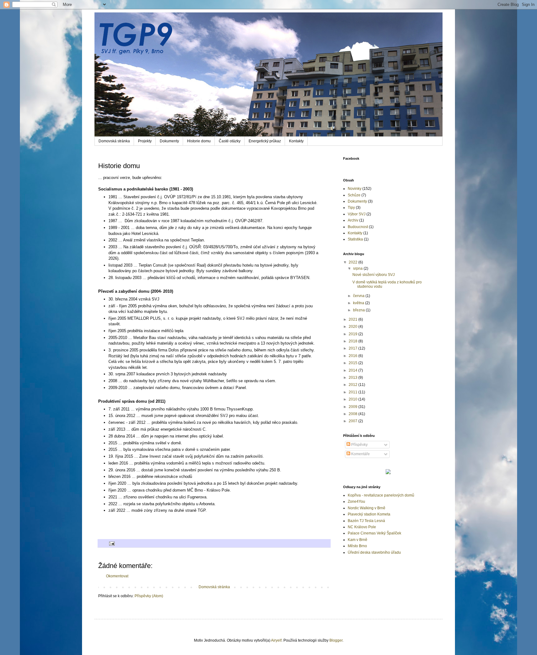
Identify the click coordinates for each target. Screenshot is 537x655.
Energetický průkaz (265, 141)
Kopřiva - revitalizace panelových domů (381, 495)
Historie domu (199, 141)
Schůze (354, 195)
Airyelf (276, 640)
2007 (353, 421)
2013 (353, 377)
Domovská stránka (114, 141)
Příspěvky (359, 444)
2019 (353, 334)
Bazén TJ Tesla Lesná (366, 521)
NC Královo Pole (362, 527)
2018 (353, 341)
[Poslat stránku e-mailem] (112, 543)
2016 (353, 356)
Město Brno (357, 546)
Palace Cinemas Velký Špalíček (374, 533)
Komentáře (360, 454)
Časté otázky (230, 141)
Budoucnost (358, 227)
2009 (353, 407)
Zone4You (356, 501)
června (359, 296)
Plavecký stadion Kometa (369, 514)
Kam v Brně (357, 540)
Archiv (353, 220)
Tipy (351, 207)
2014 (353, 370)
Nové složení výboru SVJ (373, 275)
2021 (353, 319)
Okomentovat (117, 576)
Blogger (335, 640)
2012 (353, 384)
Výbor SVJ (356, 214)
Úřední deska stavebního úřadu (374, 552)
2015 (353, 363)
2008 (353, 414)
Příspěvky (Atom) (149, 596)
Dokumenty (169, 141)
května (359, 303)
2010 (353, 399)
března (359, 310)
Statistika (355, 239)
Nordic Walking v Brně (366, 508)
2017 (353, 348)
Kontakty (296, 141)
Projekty (145, 141)
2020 (353, 326)
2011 (353, 392)
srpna (358, 268)
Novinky (354, 188)
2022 (353, 262)
